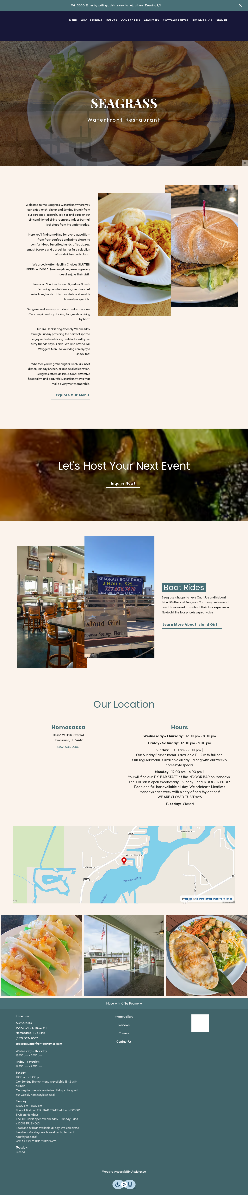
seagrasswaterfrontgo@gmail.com (39, 1044)
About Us (151, 20)
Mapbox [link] (188, 898)
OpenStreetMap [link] (204, 898)
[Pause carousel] (245, 163)
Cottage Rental (176, 20)
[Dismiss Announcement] (240, 5)
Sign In (221, 20)
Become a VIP (202, 20)
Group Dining (91, 20)
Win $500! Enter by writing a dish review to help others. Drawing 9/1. (116, 5)
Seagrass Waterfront (200, 1023)
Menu (73, 20)
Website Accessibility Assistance (124, 1171)
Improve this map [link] (222, 898)
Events (111, 20)
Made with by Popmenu (72, 1003)
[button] (41, 955)
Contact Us (130, 20)
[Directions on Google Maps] (124, 864)
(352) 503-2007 (27, 1038)
